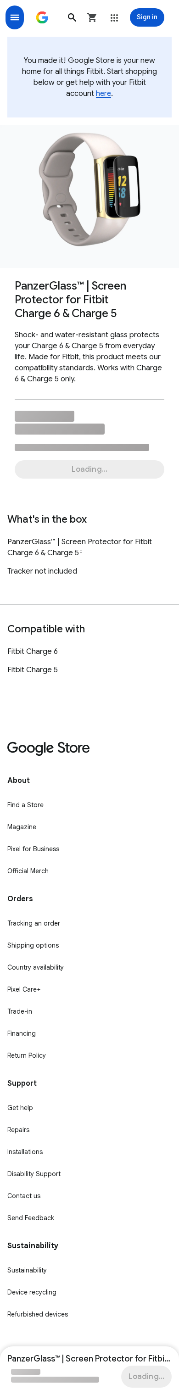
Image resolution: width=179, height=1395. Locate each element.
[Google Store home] (42, 17)
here (103, 93)
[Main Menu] (15, 17)
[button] (72, 17)
